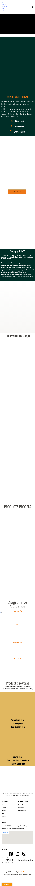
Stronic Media (22, 872)
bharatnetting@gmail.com (26, 860)
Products (4, 810)
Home (3, 805)
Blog (3, 813)
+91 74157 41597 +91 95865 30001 (7, 861)
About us (4, 808)
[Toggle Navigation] (28, 7)
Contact (4, 816)
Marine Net (21, 808)
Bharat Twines (22, 810)
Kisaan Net (21, 805)
